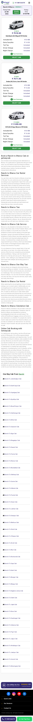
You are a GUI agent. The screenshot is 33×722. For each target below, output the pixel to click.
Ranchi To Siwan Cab (10, 502)
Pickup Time (26, 10)
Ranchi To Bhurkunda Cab (12, 556)
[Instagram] (14, 694)
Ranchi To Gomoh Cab (11, 659)
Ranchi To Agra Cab (10, 433)
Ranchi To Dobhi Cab (10, 597)
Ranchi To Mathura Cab (11, 522)
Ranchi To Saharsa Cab (11, 625)
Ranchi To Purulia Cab (11, 495)
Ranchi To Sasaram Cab (11, 426)
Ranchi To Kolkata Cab (11, 488)
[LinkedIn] (24, 694)
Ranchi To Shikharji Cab (11, 474)
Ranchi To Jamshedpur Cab (12, 379)
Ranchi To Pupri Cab (10, 632)
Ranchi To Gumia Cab (11, 481)
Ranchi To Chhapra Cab (11, 536)
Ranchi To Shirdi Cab (10, 529)
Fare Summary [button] (17, 54)
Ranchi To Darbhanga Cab (12, 413)
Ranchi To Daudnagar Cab (12, 618)
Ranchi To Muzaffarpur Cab (13, 406)
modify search (16, 12)
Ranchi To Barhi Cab (10, 570)
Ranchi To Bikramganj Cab (12, 666)
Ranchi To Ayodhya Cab (11, 399)
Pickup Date (6, 10)
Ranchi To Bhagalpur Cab (12, 440)
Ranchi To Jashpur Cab (11, 652)
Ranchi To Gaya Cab (10, 563)
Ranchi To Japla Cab (10, 604)
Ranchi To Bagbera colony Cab (13, 591)
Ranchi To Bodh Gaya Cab (12, 385)
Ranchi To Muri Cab (10, 550)
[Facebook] (8, 694)
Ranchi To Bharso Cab (11, 461)
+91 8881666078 (19, 3)
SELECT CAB (16, 57)
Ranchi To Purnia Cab (11, 454)
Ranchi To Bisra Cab (10, 611)
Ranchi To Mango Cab (11, 584)
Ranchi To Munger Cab (11, 577)
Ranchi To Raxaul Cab (11, 447)
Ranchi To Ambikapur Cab (12, 645)
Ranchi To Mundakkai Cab (12, 467)
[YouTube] (19, 694)
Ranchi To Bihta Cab (10, 420)
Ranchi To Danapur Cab (11, 515)
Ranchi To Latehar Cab (11, 509)
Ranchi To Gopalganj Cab (12, 392)
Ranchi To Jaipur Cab (10, 638)
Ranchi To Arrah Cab (10, 543)
